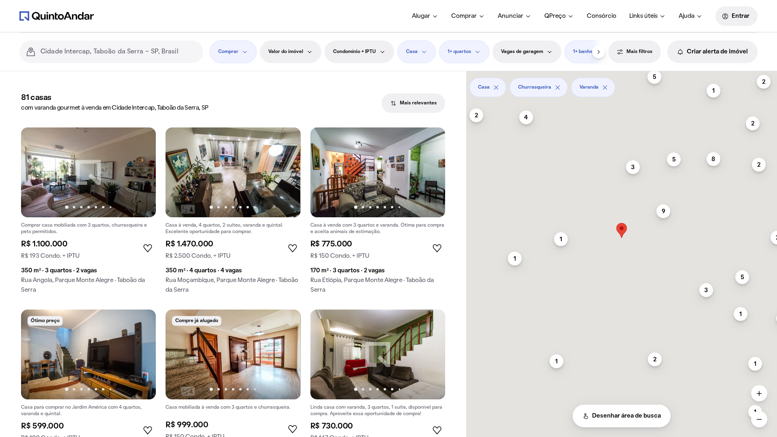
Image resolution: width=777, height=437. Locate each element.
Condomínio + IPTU (354, 52)
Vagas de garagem (522, 52)
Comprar (464, 16)
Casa (412, 52)
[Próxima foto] (141, 172)
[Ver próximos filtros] (598, 51)
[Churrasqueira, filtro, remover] (557, 87)
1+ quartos (459, 52)
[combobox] (118, 52)
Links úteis (643, 16)
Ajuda (686, 16)
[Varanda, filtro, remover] (605, 87)
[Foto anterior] (36, 172)
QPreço (555, 16)
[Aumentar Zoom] (759, 393)
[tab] (413, 103)
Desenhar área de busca (626, 416)
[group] (88, 213)
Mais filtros (639, 52)
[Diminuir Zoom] (759, 419)
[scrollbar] (621, 84)
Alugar (421, 16)
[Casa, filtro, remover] (496, 87)
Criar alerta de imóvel (717, 52)
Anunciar (510, 16)
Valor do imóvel (285, 52)
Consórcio (601, 16)
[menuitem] (425, 16)
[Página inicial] (56, 16)
